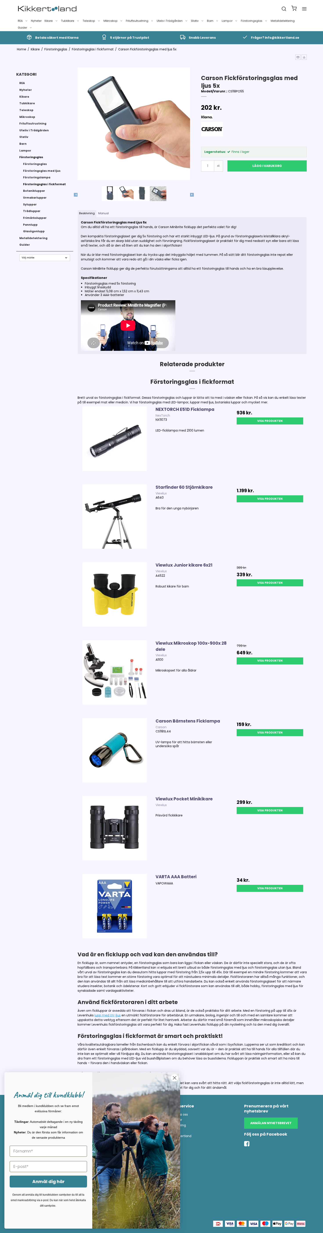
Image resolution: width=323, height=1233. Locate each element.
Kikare (49, 21)
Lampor (227, 21)
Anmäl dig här (48, 1181)
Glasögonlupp (34, 231)
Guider (22, 27)
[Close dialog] (174, 1078)
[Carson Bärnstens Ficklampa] (114, 755)
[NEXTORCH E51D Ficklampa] (114, 443)
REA (20, 21)
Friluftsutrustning (137, 21)
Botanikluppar (34, 191)
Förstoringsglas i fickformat (44, 184)
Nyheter (36, 21)
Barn (210, 21)
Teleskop (89, 21)
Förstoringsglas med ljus (41, 171)
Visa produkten (270, 421)
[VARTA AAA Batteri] (114, 910)
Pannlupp (30, 225)
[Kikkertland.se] (47, 9)
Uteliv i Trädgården (170, 21)
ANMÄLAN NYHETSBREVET (271, 1123)
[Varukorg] (294, 9)
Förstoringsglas (251, 21)
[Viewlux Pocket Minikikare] (114, 832)
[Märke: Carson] (212, 133)
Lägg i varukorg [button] (267, 166)
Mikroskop (110, 21)
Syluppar (30, 204)
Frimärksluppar (35, 218)
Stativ (195, 21)
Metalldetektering (283, 21)
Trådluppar (31, 211)
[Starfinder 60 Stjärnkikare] (114, 521)
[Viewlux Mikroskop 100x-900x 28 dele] (114, 677)
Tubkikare (67, 21)
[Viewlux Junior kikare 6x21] (114, 599)
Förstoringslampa (36, 177)
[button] (298, 57)
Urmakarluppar (35, 197)
